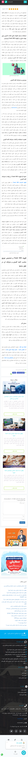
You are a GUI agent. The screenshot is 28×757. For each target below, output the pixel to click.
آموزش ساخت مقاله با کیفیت (20, 620)
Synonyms (14, 108)
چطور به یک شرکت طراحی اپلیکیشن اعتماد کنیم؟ (16, 592)
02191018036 (23, 635)
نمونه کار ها (9, 742)
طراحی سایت (23, 690)
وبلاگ (14, 373)
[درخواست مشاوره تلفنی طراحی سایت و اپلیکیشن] (6, 2)
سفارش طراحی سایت (22, 692)
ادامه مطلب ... (14, 414)
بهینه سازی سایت (22, 694)
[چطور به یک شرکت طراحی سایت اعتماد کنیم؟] (14, 424)
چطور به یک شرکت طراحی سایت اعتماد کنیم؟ (17, 590)
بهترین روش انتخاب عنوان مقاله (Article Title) (16, 613)
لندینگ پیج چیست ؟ (22, 623)
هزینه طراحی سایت (22, 678)
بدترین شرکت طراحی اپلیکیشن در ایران (18, 606)
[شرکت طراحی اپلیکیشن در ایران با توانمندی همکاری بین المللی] (14, 387)
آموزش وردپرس (21, 373)
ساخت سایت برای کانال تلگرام (20, 611)
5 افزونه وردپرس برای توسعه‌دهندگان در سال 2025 (16, 608)
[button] (3, 2)
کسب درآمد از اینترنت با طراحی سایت (18, 615)
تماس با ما (24, 675)
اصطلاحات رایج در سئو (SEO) (20, 618)
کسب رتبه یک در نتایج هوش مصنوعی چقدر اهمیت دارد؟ (14, 599)
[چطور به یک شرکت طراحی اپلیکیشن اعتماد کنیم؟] (14, 461)
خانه (25, 671)
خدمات (15, 742)
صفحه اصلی (22, 742)
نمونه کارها (24, 673)
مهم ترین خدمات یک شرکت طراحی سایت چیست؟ (16, 625)
